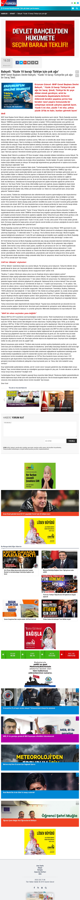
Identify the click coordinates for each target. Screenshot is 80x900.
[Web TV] (75, 3)
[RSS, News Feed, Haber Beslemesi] (38, 888)
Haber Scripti (38, 892)
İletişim (40, 870)
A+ (77, 72)
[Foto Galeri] (78, 3)
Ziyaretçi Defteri (40, 872)
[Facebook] (17, 62)
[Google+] (25, 62)
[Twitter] (21, 62)
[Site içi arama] (77, 8)
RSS (40, 874)
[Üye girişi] (42, 888)
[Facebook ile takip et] (34, 888)
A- (77, 75)
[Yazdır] (32, 62)
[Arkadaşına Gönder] (29, 62)
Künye (40, 868)
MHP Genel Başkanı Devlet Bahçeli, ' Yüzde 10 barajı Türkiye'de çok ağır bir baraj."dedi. (37, 76)
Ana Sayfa (40, 866)
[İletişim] (73, 8)
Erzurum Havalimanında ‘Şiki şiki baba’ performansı (21, 8)
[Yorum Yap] (36, 62)
